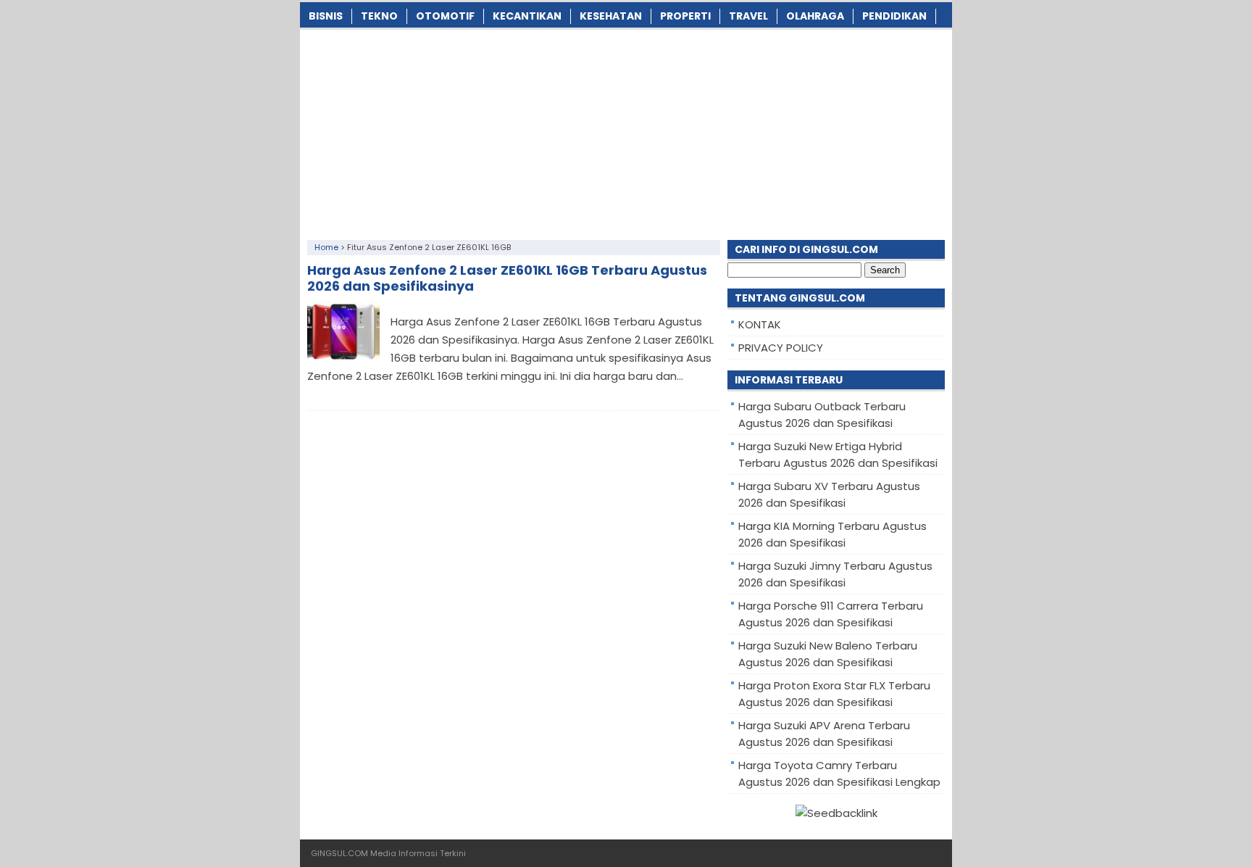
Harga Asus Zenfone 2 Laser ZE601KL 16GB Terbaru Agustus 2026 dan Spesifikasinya (507, 278)
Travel (748, 16)
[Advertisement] (626, 131)
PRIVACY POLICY (780, 347)
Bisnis (326, 16)
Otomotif (445, 16)
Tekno (379, 16)
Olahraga (815, 16)
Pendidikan (894, 16)
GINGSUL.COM (339, 853)
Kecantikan (527, 16)
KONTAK (759, 324)
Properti (685, 16)
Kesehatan (611, 16)
